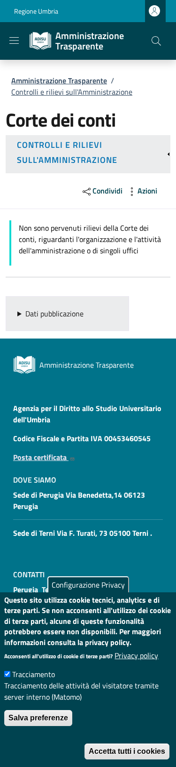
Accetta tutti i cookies (127, 751)
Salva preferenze (38, 718)
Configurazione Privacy (88, 584)
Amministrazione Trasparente (59, 80)
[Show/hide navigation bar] (14, 40)
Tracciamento (33, 674)
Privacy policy (136, 655)
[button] (156, 41)
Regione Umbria (36, 11)
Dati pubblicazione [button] (54, 313)
